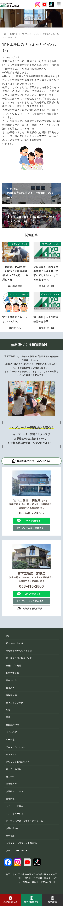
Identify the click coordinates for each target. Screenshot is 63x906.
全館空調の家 (12, 724)
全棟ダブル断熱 (13, 665)
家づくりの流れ (13, 769)
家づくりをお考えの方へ (18, 761)
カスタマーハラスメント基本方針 (22, 843)
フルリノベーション (15, 746)
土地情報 (10, 798)
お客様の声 (11, 783)
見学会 (11, 901)
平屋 (8, 717)
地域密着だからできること (19, 650)
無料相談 (10, 835)
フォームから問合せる (33, 527)
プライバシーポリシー (17, 850)
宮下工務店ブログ (14, 702)
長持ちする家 (12, 672)
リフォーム (11, 754)
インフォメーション (15, 813)
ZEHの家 (10, 739)
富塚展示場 (11, 695)
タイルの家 (11, 732)
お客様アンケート (14, 791)
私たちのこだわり (14, 643)
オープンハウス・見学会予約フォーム (24, 820)
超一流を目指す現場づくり (19, 658)
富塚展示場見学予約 (32, 608)
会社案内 (10, 687)
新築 (8, 709)
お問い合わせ (12, 828)
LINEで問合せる (33, 520)
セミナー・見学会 (14, 806)
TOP (8, 635)
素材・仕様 (11, 680)
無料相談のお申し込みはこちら (34, 461)
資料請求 (52, 901)
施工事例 (10, 776)
